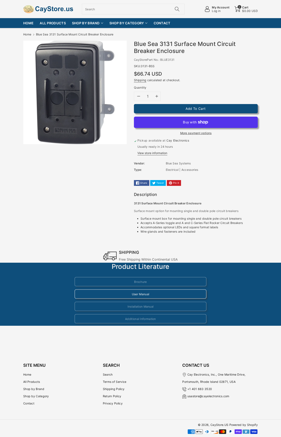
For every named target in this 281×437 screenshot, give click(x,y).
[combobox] (133, 9)
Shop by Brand (33, 389)
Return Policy (112, 396)
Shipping (140, 80)
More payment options (196, 133)
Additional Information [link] (140, 319)
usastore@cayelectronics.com (208, 396)
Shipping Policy (114, 389)
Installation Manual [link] (141, 306)
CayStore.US (219, 424)
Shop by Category (36, 396)
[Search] (177, 9)
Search (108, 374)
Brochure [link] (140, 282)
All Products (31, 381)
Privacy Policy (113, 403)
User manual (140, 294)
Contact (28, 403)
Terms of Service (115, 381)
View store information (152, 153)
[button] (246, 9)
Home (27, 34)
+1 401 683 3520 (199, 389)
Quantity (140, 87)
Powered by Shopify (243, 424)
